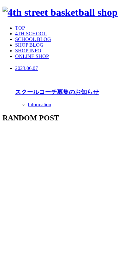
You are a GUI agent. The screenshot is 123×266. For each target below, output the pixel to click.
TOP (20, 28)
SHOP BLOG (29, 45)
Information (39, 104)
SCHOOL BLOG (33, 39)
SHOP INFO (28, 50)
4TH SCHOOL (31, 33)
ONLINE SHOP (32, 56)
